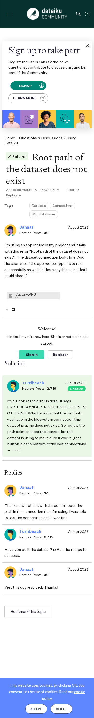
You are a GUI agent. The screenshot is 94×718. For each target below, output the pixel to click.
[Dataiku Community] (47, 14)
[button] (87, 45)
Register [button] (60, 355)
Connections (63, 205)
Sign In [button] (32, 355)
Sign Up (25, 86)
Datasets (39, 205)
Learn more (25, 98)
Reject (61, 709)
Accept (36, 709)
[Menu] (9, 14)
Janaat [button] (26, 227)
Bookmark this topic (28, 611)
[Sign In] (87, 14)
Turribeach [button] (33, 383)
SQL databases (43, 214)
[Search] (78, 14)
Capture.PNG (25, 294)
